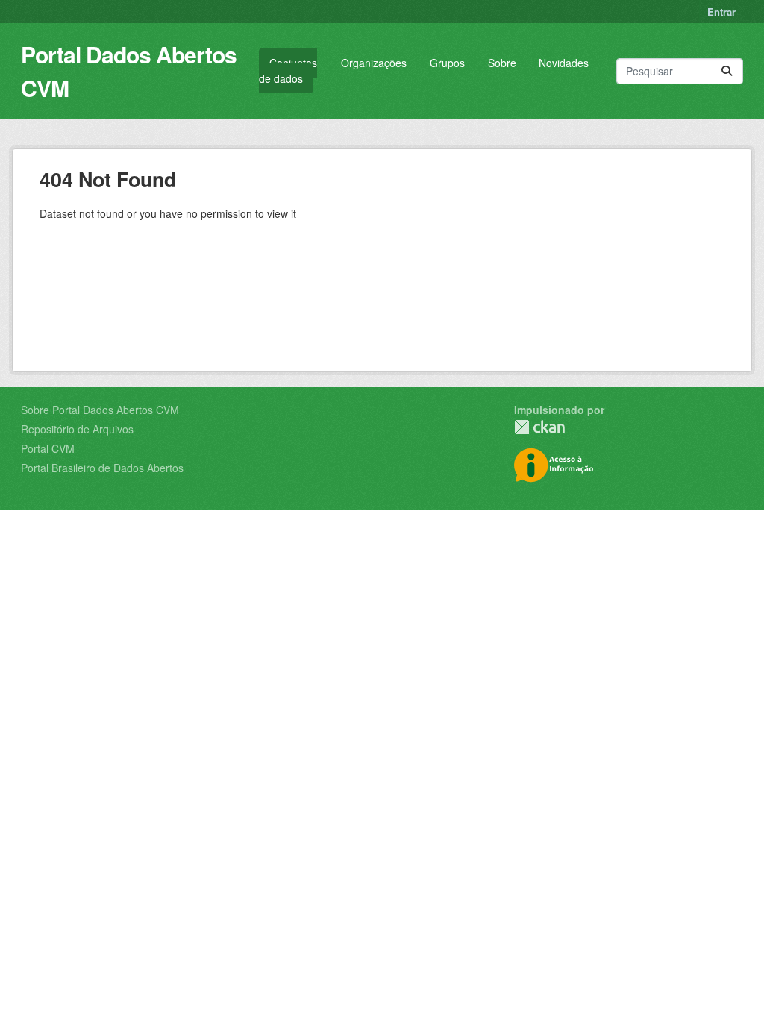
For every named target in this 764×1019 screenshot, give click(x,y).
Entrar (721, 11)
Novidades (564, 62)
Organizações (374, 62)
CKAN (539, 427)
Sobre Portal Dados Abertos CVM (100, 409)
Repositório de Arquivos (77, 428)
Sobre (502, 62)
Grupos (447, 62)
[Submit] (727, 71)
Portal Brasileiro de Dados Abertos (102, 467)
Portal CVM (48, 448)
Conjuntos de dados (288, 70)
